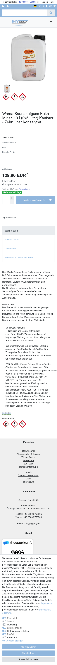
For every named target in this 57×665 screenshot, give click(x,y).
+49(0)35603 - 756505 (27, 1)
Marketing (12, 624)
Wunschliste (10, 217)
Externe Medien (14, 627)
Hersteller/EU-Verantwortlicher (19, 257)
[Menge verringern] (12, 202)
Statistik (11, 621)
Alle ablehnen (28, 652)
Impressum (46, 603)
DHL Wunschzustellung (18, 630)
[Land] (35, 6)
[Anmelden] (3, 6)
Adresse (22, 499)
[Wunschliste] (40, 6)
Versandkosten (24, 189)
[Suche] (51, 12)
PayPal (10, 634)
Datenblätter (10, 248)
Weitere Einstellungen (12, 640)
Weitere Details (12, 239)
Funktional (12, 637)
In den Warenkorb (34, 200)
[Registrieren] (8, 6)
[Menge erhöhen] (12, 198)
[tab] (28, 230)
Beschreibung (11, 230)
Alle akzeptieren (28, 646)
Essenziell (12, 618)
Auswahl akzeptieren (28, 659)
